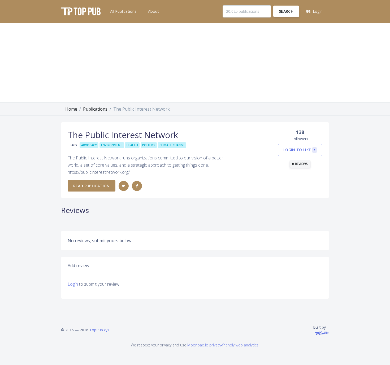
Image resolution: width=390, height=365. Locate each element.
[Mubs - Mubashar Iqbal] (321, 332)
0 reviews (300, 164)
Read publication (91, 185)
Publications (95, 109)
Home (71, 109)
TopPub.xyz (99, 329)
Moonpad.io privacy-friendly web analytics (222, 344)
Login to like (299, 149)
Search (286, 11)
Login (73, 284)
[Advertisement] (195, 62)
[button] (123, 11)
